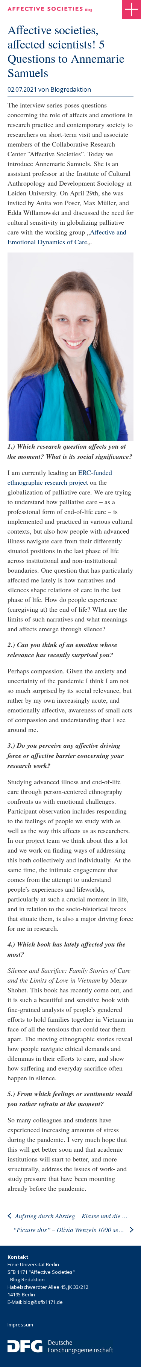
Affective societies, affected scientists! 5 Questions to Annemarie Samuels (66, 50)
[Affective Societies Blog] (50, 9)
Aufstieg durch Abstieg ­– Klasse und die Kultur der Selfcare (71, 1215)
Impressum (20, 1324)
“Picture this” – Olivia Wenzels (69, 1229)
